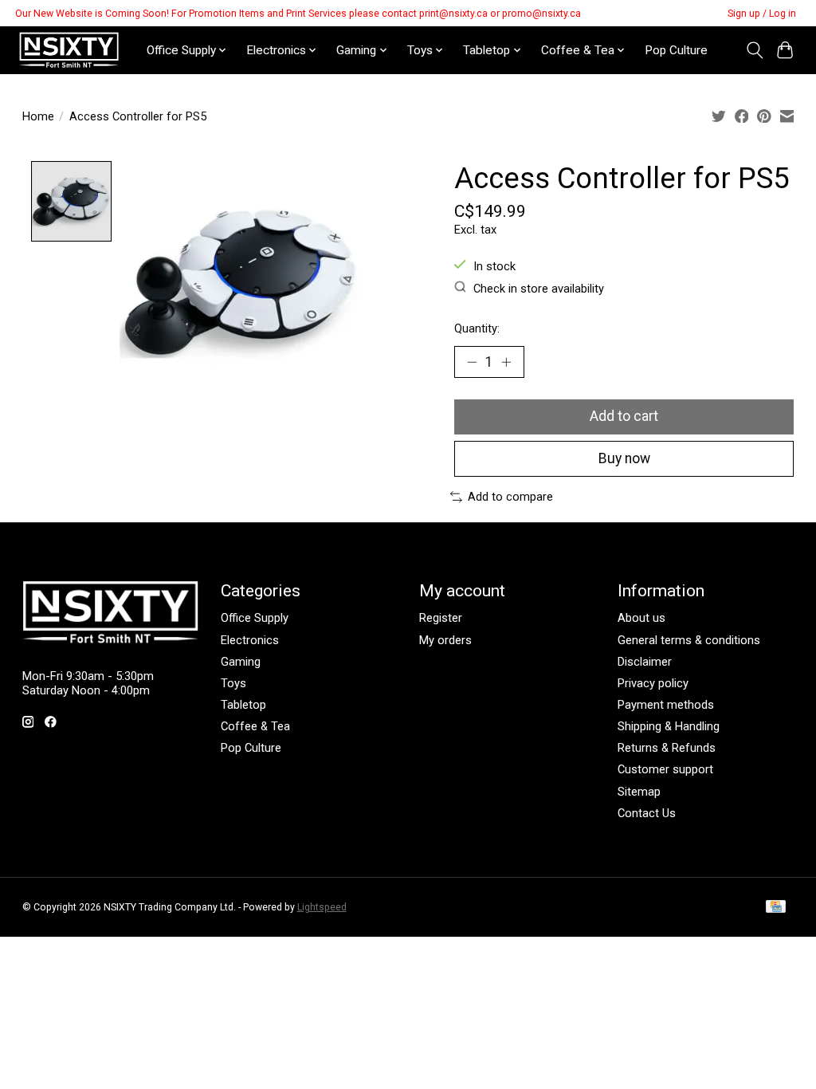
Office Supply (254, 618)
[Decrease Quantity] (472, 362)
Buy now (624, 458)
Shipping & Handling (669, 726)
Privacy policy (653, 683)
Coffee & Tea (255, 726)
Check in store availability (538, 288)
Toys (233, 683)
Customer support (665, 769)
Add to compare (510, 496)
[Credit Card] (776, 907)
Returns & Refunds (667, 748)
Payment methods (666, 705)
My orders (445, 640)
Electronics (250, 640)
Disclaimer (645, 662)
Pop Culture (676, 50)
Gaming (241, 662)
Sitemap (639, 791)
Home (38, 116)
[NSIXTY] (69, 50)
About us (641, 618)
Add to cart (624, 416)
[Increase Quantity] (506, 362)
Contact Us (647, 813)
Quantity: (477, 328)
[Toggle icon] (754, 50)
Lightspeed (322, 907)
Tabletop (243, 705)
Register (440, 618)
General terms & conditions (689, 640)
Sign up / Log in (762, 13)
